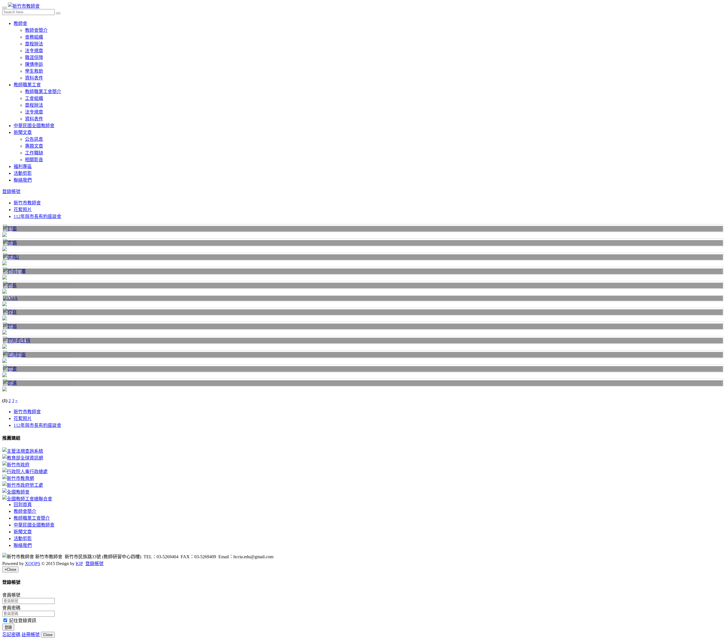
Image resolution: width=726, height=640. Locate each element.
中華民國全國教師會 (34, 125)
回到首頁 (23, 504)
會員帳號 (11, 595)
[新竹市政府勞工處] (363, 484)
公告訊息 (34, 139)
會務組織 (34, 37)
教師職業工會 (27, 84)
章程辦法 (34, 43)
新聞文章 (23, 132)
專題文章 (34, 146)
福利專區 (23, 166)
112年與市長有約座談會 (37, 216)
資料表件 (34, 77)
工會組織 (34, 98)
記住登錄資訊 (22, 620)
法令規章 (34, 50)
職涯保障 (34, 57)
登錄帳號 (11, 191)
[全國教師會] (363, 491)
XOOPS (32, 563)
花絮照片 (23, 209)
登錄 (8, 627)
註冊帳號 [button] (31, 634)
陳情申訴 (34, 64)
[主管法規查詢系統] (363, 450)
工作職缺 (34, 152)
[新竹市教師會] (24, 6)
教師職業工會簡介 (43, 91)
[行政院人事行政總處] (363, 471)
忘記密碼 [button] (11, 634)
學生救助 (34, 71)
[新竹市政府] (363, 464)
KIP (79, 563)
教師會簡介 (36, 30)
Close (47, 635)
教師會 (20, 23)
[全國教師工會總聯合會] (363, 498)
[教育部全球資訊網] (363, 457)
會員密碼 (11, 607)
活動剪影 (23, 173)
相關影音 (34, 159)
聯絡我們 (23, 180)
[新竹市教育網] (363, 478)
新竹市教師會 (27, 202)
